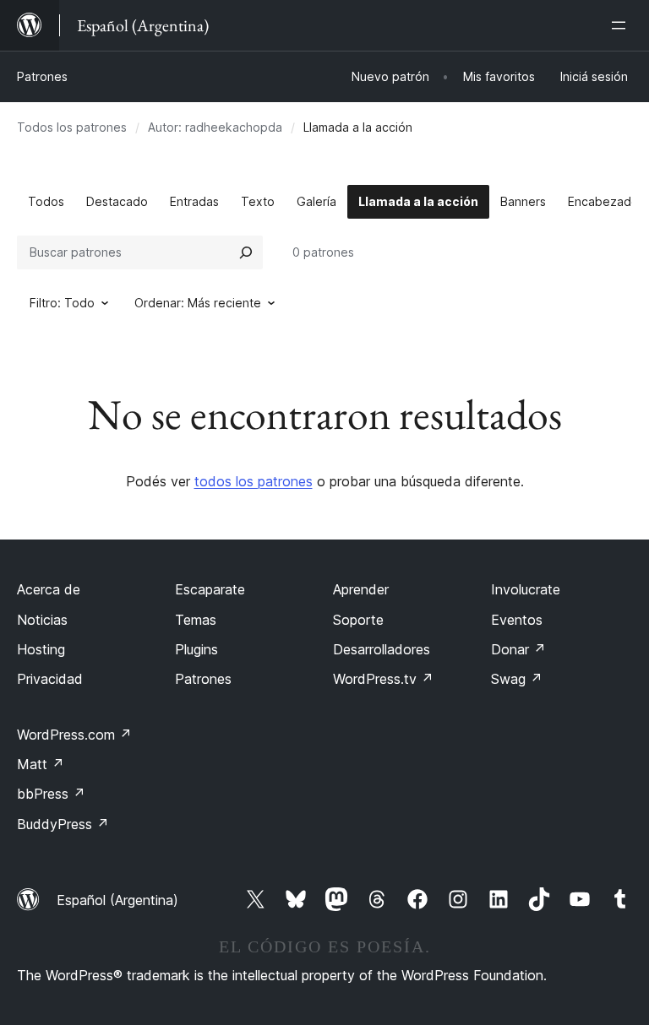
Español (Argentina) (117, 900)
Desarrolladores (381, 649)
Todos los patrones (72, 127)
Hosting (41, 649)
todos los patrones (253, 481)
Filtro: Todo (62, 303)
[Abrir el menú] (622, 25)
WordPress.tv (383, 678)
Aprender (361, 589)
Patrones (42, 76)
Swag (517, 678)
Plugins (196, 649)
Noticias (42, 619)
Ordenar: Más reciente (197, 303)
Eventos (517, 619)
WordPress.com (74, 734)
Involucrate (525, 589)
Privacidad (50, 678)
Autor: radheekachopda (215, 127)
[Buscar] (246, 252)
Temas (195, 619)
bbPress (51, 793)
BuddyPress (63, 824)
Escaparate (210, 589)
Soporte (358, 619)
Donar (518, 649)
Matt (40, 764)
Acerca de (48, 589)
